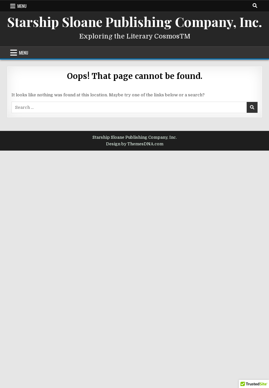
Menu (22, 6)
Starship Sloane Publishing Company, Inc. (134, 21)
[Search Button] (255, 6)
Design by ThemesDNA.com (134, 144)
